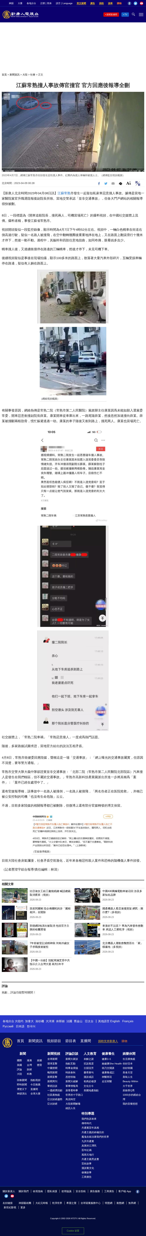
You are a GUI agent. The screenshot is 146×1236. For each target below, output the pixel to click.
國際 (19, 1060)
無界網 (132, 1203)
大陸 (24, 74)
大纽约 (19, 1021)
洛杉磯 (39, 1021)
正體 (42, 3)
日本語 (20, 1026)
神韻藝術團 (25, 1203)
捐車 (110, 3)
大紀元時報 (41, 1203)
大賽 (20, 3)
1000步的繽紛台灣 (132, 1097)
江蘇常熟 (64, 193)
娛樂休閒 (129, 1053)
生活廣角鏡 (129, 1059)
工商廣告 (87, 1176)
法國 (69, 1021)
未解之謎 (89, 1059)
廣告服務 (95, 1191)
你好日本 (128, 1063)
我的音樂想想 (130, 1103)
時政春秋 (70, 1072)
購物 (119, 3)
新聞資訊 (15, 74)
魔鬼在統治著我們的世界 (95, 1136)
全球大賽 (35, 1093)
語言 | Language (64, 3)
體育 (39, 1065)
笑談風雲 (89, 1063)
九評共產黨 (88, 1141)
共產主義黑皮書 (90, 1159)
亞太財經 (52, 1103)
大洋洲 (50, 1021)
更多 (22, 1207)
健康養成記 (108, 1072)
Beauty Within (130, 1081)
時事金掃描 (72, 1068)
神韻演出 (22, 1093)
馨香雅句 (89, 1072)
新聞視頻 (53, 1053)
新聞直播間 (111, 14)
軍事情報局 (72, 1086)
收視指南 (38, 1191)
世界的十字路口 (74, 1094)
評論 (19, 1069)
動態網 (120, 1203)
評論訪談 (72, 1053)
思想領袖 (70, 1076)
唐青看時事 (72, 1090)
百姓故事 (87, 1163)
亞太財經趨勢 (54, 1099)
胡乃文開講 (108, 1068)
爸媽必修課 (90, 1081)
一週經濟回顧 (54, 1090)
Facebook (129, 3)
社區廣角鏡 (53, 1094)
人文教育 (90, 1053)
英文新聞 (81, 3)
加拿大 (29, 1021)
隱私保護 (52, 1191)
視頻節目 (54, 1041)
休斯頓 (60, 1021)
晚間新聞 (52, 1072)
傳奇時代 (87, 1123)
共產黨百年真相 (90, 1127)
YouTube (141, 3)
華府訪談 (52, 1086)
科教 (29, 1073)
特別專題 (88, 1113)
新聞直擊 (52, 1076)
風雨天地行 (88, 1154)
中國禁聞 (52, 1068)
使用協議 (66, 1191)
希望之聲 (71, 1203)
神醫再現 (107, 1076)
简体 (49, 3)
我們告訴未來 (89, 1118)
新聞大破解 (72, 1081)
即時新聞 (22, 1084)
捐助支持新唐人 (108, 1041)
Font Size (128, 183)
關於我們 (24, 1191)
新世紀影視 (10, 1207)
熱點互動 (70, 1063)
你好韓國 (128, 1068)
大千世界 (128, 1086)
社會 (32, 74)
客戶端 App (124, 1191)
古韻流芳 (89, 1068)
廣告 (92, 3)
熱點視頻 (35, 1080)
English (115, 1021)
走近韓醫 (107, 1081)
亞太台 (89, 1021)
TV (125, 14)
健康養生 (108, 1053)
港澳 (29, 1060)
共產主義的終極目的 (93, 1132)
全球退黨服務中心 (91, 1203)
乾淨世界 (57, 1203)
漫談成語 (89, 1076)
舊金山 (78, 1021)
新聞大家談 (72, 1059)
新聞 (23, 1053)
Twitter (135, 3)
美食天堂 (128, 1072)
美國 (19, 1065)
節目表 (70, 1041)
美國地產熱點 (91, 1090)
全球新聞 (52, 1059)
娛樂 (39, 1060)
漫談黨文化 (88, 1168)
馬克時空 (70, 1099)
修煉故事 (87, 1172)
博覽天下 (22, 1089)
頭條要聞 (22, 1080)
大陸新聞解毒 (73, 1103)
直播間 (85, 1041)
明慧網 (108, 1203)
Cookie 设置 (73, 1230)
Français (127, 1021)
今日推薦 (35, 1084)
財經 (29, 1069)
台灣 (29, 1065)
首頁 (4, 74)
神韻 (11, 3)
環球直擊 (52, 1063)
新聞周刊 (52, 1081)
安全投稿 (81, 1191)
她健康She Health (112, 1063)
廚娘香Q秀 (129, 1090)
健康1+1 (106, 1059)
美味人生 (128, 1076)
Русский (8, 1026)
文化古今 (89, 1086)
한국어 (31, 1026)
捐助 (101, 3)
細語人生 (70, 1108)
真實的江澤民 (89, 1145)
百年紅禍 (87, 1150)
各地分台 (31, 3)
